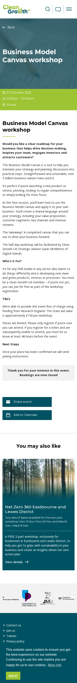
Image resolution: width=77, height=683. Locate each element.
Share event (23, 402)
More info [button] (54, 665)
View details (14, 562)
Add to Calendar (25, 415)
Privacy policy (15, 641)
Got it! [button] (13, 675)
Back (11, 27)
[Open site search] (47, 9)
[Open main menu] (69, 9)
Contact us (13, 625)
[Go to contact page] (58, 9)
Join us (10, 630)
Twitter (11, 636)
